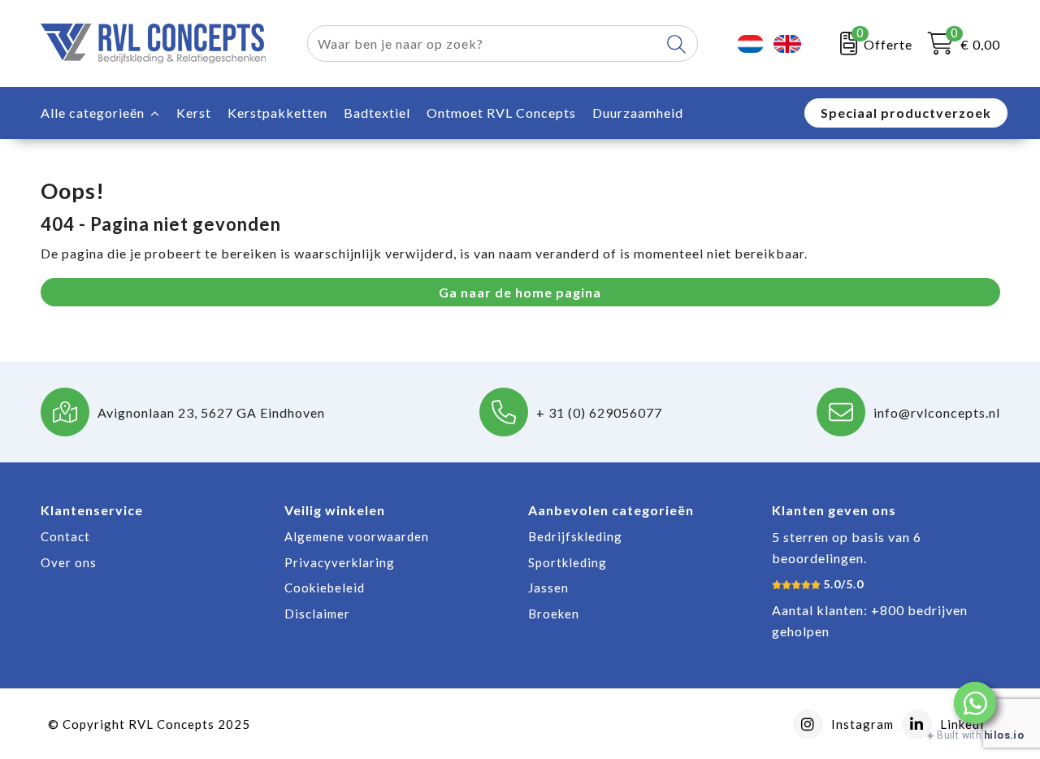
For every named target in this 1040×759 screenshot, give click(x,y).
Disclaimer (317, 613)
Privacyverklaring (339, 562)
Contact (65, 536)
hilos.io (1004, 735)
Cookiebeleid (324, 587)
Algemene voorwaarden (356, 536)
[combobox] (484, 43)
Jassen (548, 587)
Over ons (69, 562)
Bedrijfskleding (575, 536)
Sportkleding (567, 562)
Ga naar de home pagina (520, 292)
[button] (975, 703)
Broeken (553, 613)
